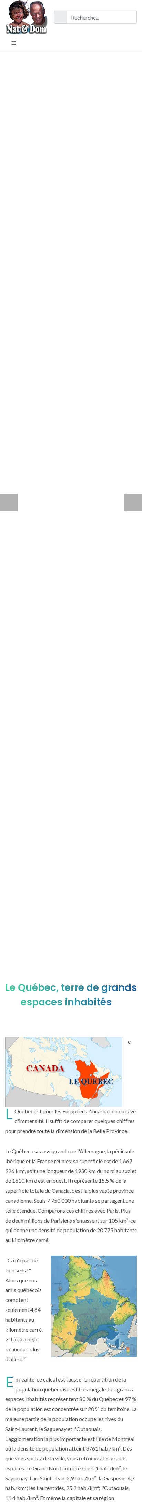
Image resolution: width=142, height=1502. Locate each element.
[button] (9, 502)
